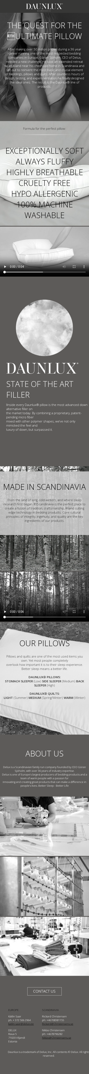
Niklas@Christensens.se (56, 1038)
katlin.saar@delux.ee (21, 1024)
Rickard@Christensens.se (57, 1024)
